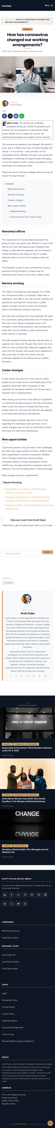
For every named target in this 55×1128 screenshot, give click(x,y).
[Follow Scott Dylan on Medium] (38, 895)
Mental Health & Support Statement (18, 1041)
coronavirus (8, 583)
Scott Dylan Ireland (10, 961)
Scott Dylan (6, 6)
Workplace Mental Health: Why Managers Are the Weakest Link (25, 850)
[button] (49, 5)
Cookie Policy (8, 1014)
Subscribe (47, 552)
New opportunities (17, 205)
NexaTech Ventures (11, 931)
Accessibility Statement (12, 1027)
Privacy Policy (8, 1007)
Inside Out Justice (10, 937)
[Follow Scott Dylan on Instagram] (32, 895)
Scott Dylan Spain (10, 968)
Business (27, 29)
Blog (12, 19)
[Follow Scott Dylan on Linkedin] (5, 895)
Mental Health (20, 846)
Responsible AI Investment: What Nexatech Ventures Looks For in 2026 (27, 749)
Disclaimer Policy (10, 1000)
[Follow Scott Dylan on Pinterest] (25, 895)
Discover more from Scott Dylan (25, 217)
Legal (4, 993)
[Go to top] (50, 1123)
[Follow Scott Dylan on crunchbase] (11, 904)
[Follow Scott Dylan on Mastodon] (45, 895)
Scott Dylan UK (8, 955)
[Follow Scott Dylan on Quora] (25, 904)
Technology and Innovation (26, 744)
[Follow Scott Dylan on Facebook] (11, 895)
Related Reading (18, 211)
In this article (10, 184)
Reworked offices (16, 189)
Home (7, 19)
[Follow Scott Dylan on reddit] (5, 904)
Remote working (16, 194)
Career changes (15, 200)
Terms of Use (8, 1034)
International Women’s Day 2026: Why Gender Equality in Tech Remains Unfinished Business (23, 800)
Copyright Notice (9, 1020)
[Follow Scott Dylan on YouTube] (18, 904)
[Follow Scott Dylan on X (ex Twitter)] (18, 895)
